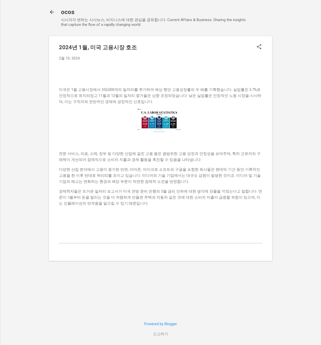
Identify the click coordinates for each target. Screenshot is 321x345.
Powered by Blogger (160, 324)
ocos (67, 12)
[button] (259, 47)
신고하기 (160, 334)
